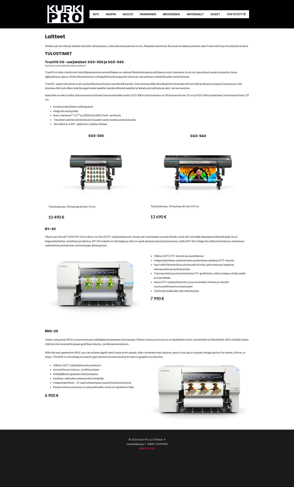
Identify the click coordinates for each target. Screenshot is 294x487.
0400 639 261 (147, 448)
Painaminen (148, 14)
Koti (96, 14)
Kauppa (111, 14)
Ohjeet (215, 14)
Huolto (128, 14)
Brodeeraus (171, 14)
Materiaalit (195, 14)
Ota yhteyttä (236, 14)
